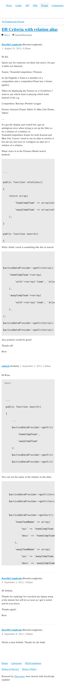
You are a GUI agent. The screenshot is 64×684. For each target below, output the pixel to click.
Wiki (35, 5)
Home (5, 663)
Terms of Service (10, 669)
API (27, 5)
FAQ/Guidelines (33, 663)
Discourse (19, 676)
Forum (44, 5)
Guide (18, 5)
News (9, 5)
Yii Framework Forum (13, 21)
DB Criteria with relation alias (30, 29)
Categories (16, 663)
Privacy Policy (29, 669)
